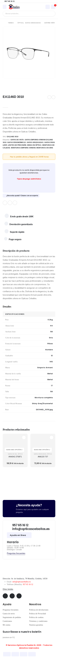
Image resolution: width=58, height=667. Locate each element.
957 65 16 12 (28, 584)
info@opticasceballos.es (21, 582)
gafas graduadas (35, 142)
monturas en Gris (44, 148)
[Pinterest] (10, 203)
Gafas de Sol (12, 454)
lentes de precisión (17, 145)
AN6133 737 (43, 457)
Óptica (20, 454)
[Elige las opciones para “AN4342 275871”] (24, 437)
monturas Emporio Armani (23, 148)
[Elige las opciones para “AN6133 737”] (52, 437)
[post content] (15, 440)
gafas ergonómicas (16, 142)
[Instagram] (15, 203)
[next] (53, 97)
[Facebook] (5, 203)
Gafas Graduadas (40, 454)
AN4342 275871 (15, 457)
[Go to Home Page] (3, 22)
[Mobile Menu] (4, 7)
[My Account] (47, 6)
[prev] (49, 97)
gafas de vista (17, 140)
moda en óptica (34, 145)
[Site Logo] (14, 6)
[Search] (51, 13)
